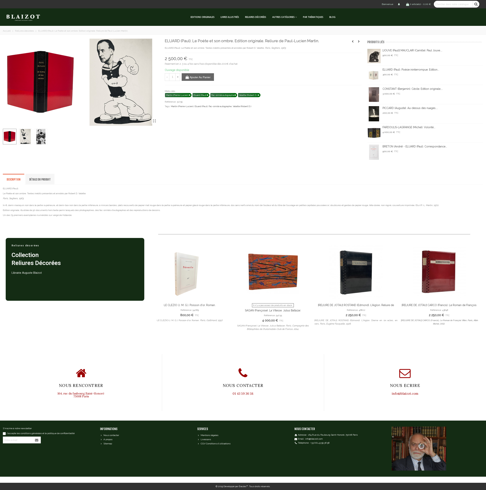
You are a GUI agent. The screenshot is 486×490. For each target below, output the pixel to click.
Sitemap (107, 443)
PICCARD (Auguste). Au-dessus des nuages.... (410, 108)
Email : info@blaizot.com (310, 439)
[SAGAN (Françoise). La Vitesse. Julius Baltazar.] (272, 272)
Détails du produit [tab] (40, 179)
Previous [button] (154, 293)
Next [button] (475, 293)
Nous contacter (111, 435)
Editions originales (203, 17)
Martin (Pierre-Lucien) (182, 106)
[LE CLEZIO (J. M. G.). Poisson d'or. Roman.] (189, 272)
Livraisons (206, 439)
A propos (107, 439)
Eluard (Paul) (201, 106)
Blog (332, 17)
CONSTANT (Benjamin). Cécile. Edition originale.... (413, 88)
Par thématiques (313, 17)
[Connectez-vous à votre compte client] (399, 4)
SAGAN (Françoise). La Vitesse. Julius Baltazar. (273, 310)
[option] (189, 285)
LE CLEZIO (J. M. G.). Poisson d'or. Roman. (189, 305)
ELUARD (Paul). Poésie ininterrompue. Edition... (411, 69)
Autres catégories (283, 17)
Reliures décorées (255, 17)
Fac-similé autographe (220, 106)
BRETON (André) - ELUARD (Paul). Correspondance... (415, 146)
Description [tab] (14, 179)
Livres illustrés (230, 17)
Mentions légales (209, 435)
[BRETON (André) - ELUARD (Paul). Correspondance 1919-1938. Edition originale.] (374, 152)
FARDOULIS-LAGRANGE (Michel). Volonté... (409, 127)
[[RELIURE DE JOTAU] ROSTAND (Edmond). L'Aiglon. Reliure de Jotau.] (356, 272)
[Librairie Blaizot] (27, 17)
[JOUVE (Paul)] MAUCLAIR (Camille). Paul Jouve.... (412, 50)
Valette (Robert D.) (242, 106)
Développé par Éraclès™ (235, 486)
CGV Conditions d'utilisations (215, 443)
